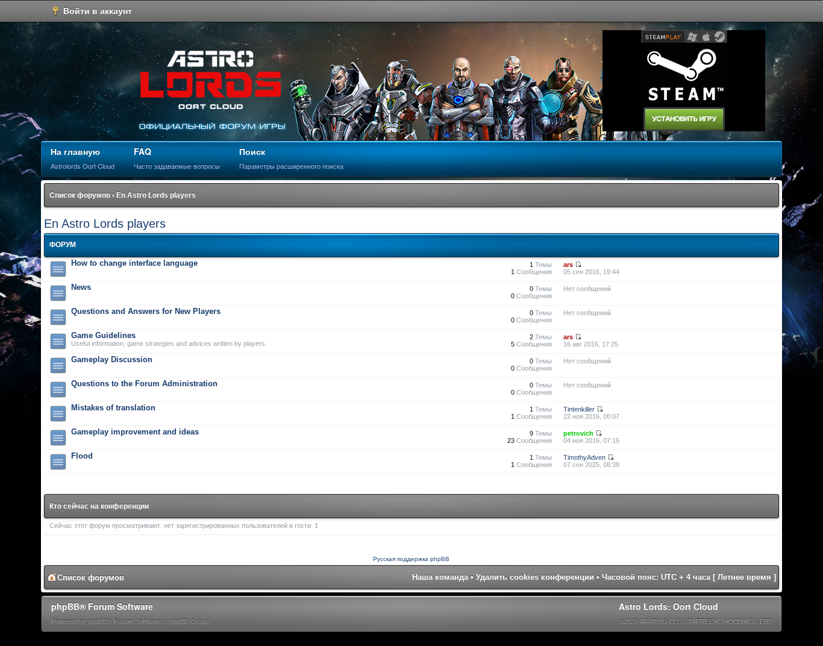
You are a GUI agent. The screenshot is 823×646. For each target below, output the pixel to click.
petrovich (578, 433)
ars (568, 264)
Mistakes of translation (113, 407)
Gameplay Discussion (111, 359)
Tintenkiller (579, 409)
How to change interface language (134, 263)
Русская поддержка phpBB (411, 559)
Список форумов (79, 195)
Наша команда (440, 577)
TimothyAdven (584, 457)
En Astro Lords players (156, 195)
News (81, 287)
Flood (82, 455)
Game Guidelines (103, 335)
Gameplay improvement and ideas (135, 431)
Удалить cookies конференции (535, 577)
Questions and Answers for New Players (146, 311)
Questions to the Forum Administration (144, 383)
